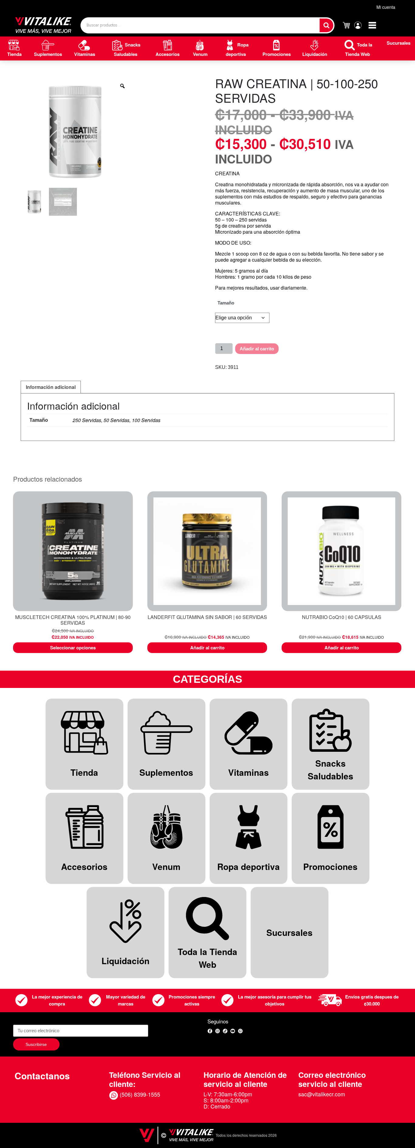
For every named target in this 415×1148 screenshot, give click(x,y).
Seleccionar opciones (73, 647)
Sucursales (398, 43)
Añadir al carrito (257, 348)
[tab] (51, 387)
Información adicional (51, 386)
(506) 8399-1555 (139, 1094)
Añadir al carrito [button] (207, 647)
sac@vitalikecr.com (321, 1094)
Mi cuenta (385, 7)
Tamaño (226, 302)
